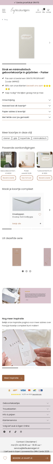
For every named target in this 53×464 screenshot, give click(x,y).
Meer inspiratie (11, 378)
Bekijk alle (16, 223)
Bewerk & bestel (8, 178)
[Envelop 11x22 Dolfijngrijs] (26, 204)
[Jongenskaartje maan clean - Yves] (16, 257)
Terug (6, 20)
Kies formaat (26, 178)
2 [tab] (26, 271)
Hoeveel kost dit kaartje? (14, 105)
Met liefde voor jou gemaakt (15, 117)
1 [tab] (23, 271)
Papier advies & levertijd (13, 111)
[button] (38, 10)
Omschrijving (8, 100)
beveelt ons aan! (35, 85)
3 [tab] (30, 271)
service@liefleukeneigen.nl (26, 448)
